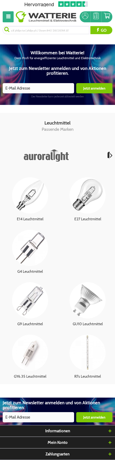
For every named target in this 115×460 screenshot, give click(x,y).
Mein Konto (58, 442)
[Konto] (85, 16)
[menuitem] (9, 16)
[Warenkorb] (107, 16)
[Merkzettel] (96, 16)
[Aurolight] (47, 155)
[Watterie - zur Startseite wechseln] (46, 16)
